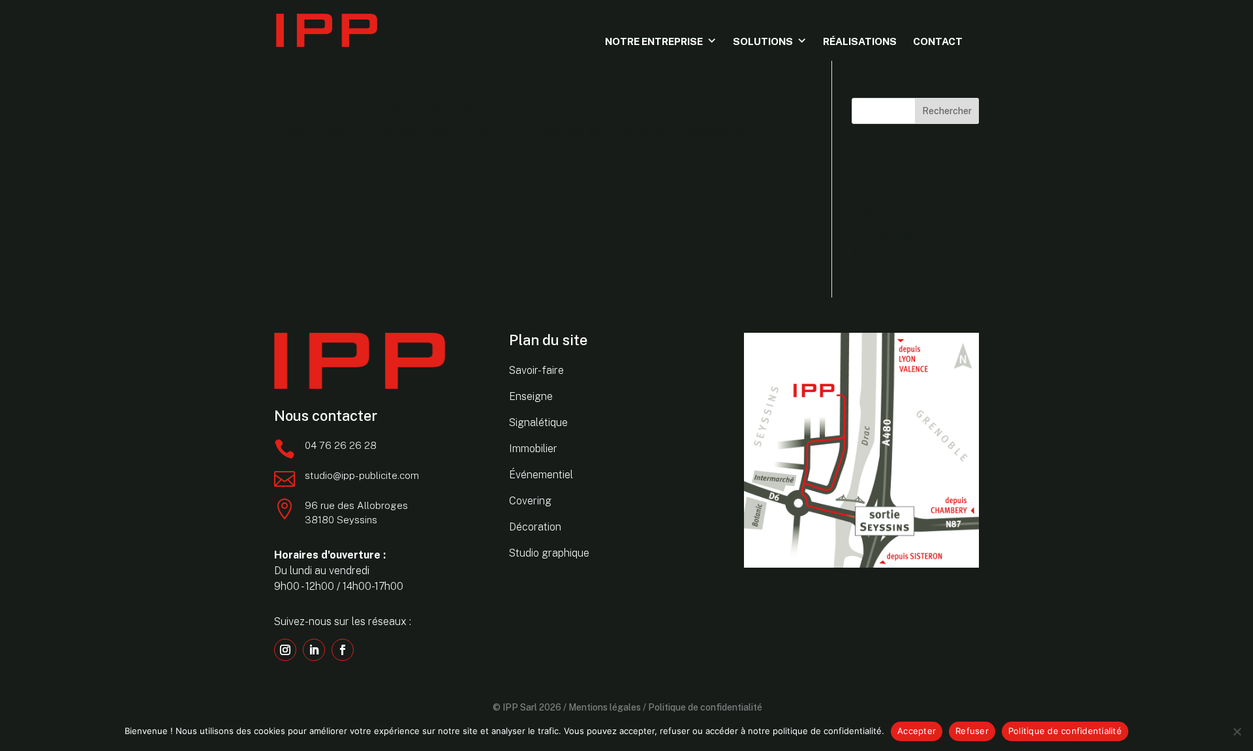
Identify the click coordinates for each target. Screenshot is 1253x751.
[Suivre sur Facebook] (343, 650)
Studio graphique (549, 553)
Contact (938, 41)
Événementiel (541, 474)
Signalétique (538, 422)
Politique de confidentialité (705, 707)
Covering (530, 501)
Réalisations (860, 41)
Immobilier (533, 448)
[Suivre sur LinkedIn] (314, 650)
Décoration (535, 527)
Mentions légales (604, 707)
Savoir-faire (536, 370)
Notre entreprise (654, 41)
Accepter (916, 731)
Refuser (972, 731)
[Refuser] (1236, 731)
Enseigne (531, 396)
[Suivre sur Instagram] (285, 650)
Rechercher (947, 111)
